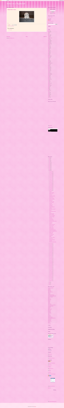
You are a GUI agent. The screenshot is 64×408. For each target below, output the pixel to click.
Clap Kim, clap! (51, 204)
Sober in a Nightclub (16, 3)
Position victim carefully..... (52, 199)
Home (27, 36)
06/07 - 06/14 (51, 255)
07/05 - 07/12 (51, 251)
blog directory (49, 372)
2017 (49, 161)
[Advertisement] (26, 34)
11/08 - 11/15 (51, 179)
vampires (49, 90)
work (48, 95)
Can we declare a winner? (52, 237)
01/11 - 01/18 (51, 279)
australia (54, 380)
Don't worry (50, 217)
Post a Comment (10, 29)
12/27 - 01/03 (51, 171)
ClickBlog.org (49, 366)
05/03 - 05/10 (51, 261)
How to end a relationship (52, 215)
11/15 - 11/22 (51, 178)
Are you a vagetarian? (51, 202)
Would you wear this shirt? (52, 224)
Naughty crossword (51, 227)
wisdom (49, 94)
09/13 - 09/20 (51, 188)
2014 (49, 164)
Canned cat (50, 191)
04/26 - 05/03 (51, 262)
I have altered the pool (51, 234)
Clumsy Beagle (50, 205)
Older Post (45, 36)
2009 (49, 170)
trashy (48, 88)
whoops (49, 93)
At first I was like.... (51, 226)
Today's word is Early (51, 225)
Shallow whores (51, 238)
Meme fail (50, 210)
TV (48, 89)
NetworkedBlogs (52, 378)
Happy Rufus (50, 240)
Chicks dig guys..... (51, 233)
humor (51, 380)
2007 (49, 283)
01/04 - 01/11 (51, 280)
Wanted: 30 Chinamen (51, 214)
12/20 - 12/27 (51, 172)
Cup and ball (50, 203)
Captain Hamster (51, 235)
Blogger (35, 406)
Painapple (50, 236)
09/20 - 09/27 (51, 187)
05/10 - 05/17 (51, 260)
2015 (49, 163)
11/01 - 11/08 (51, 180)
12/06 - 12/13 (51, 174)
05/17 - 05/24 (51, 259)
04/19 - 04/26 (51, 263)
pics (52, 380)
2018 (49, 160)
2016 (49, 162)
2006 (49, 284)
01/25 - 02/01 (51, 277)
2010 (49, 169)
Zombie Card (50, 223)
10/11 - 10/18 (51, 183)
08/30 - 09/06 (51, 190)
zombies (49, 97)
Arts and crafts (50, 222)
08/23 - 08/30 (51, 243)
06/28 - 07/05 (51, 252)
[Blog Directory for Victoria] (49, 361)
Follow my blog (52, 381)
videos (48, 92)
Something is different (51, 192)
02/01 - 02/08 (51, 276)
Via (48, 91)
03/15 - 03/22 (51, 269)
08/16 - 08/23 (51, 244)
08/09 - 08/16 (51, 245)
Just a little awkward (51, 228)
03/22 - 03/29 (51, 268)
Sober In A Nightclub (52, 379)
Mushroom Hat (50, 200)
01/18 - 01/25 (51, 278)
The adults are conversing (52, 239)
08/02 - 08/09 (51, 246)
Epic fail (50, 212)
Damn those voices (12, 9)
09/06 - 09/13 (51, 189)
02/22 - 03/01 (51, 272)
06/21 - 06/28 (51, 253)
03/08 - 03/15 (51, 270)
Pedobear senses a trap (51, 213)
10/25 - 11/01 (51, 181)
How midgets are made (51, 201)
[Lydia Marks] (49, 349)
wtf (48, 96)
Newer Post (8, 36)
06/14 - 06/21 (51, 254)
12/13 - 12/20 (51, 173)
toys (48, 87)
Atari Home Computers (51, 216)
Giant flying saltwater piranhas (52, 211)
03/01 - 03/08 (51, 271)
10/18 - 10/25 (51, 182)
